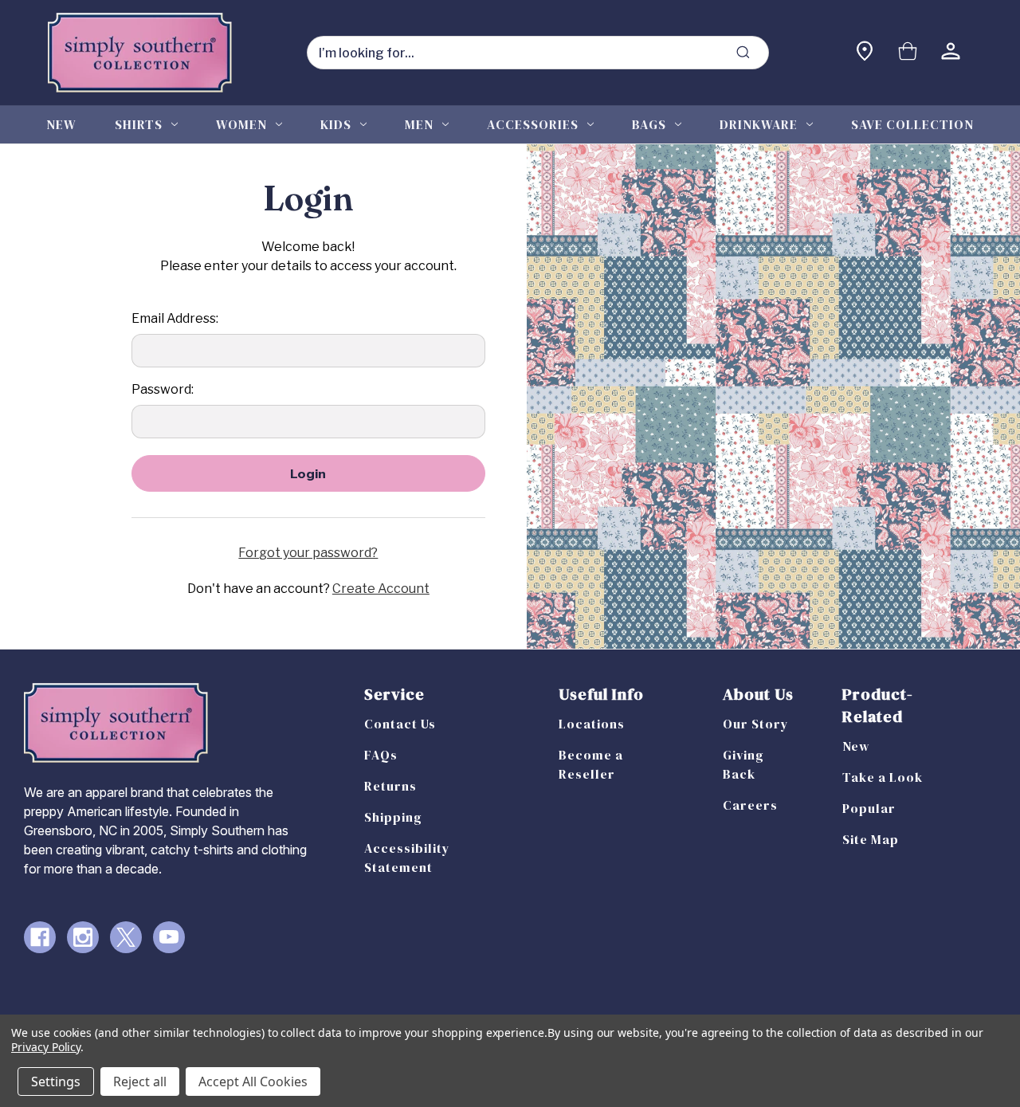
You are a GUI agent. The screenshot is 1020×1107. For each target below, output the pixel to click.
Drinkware (759, 124)
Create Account (381, 588)
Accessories (533, 124)
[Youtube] (169, 937)
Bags (649, 124)
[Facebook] (40, 937)
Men (419, 124)
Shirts (139, 124)
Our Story (756, 723)
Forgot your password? (308, 552)
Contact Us (400, 723)
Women (241, 124)
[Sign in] (950, 53)
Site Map (870, 839)
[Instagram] (83, 937)
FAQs (381, 755)
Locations (592, 723)
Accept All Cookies (253, 1081)
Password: (162, 389)
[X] (126, 937)
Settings (55, 1081)
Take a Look (882, 777)
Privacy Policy (45, 1046)
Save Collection (912, 124)
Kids (335, 124)
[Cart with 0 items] (907, 53)
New (61, 124)
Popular (869, 808)
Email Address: (174, 318)
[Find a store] (864, 53)
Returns (390, 786)
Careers (750, 805)
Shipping (393, 817)
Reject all (140, 1081)
